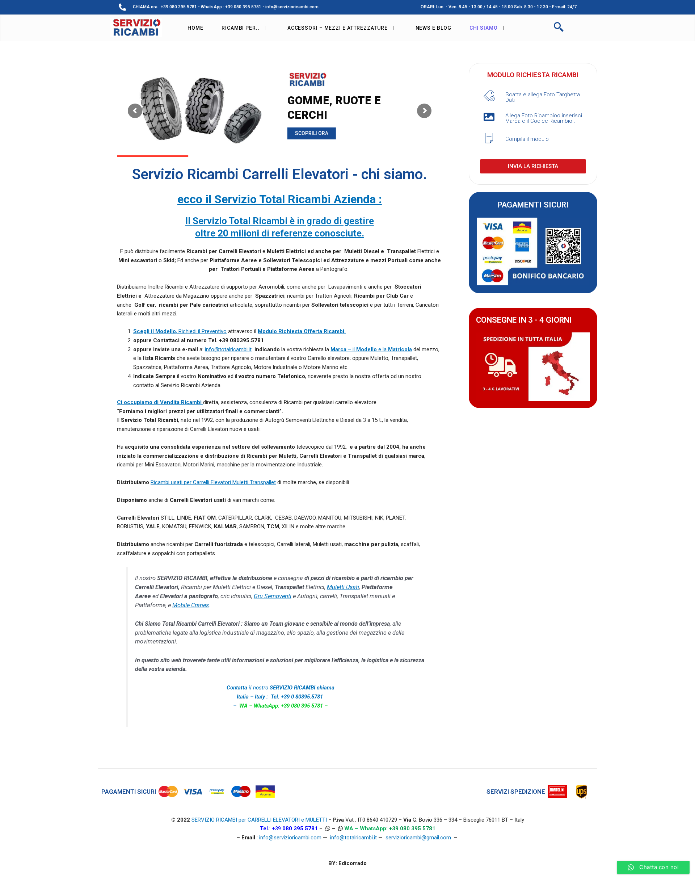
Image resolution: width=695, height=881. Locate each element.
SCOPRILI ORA (311, 133)
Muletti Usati (343, 587)
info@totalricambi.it (228, 349)
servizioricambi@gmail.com (418, 837)
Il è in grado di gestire (279, 220)
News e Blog (433, 28)
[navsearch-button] (558, 28)
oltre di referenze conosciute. (279, 233)
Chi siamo (483, 28)
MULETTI (316, 820)
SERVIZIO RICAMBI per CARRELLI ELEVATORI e (248, 820)
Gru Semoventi (272, 596)
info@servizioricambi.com (290, 837)
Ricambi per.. (241, 28)
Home (195, 28)
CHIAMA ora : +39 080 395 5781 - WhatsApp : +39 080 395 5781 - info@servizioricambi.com (226, 6)
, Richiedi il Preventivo (180, 331)
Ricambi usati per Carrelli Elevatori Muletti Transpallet (213, 482)
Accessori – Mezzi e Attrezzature (337, 28)
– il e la (371, 349)
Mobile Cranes (190, 605)
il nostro (280, 696)
